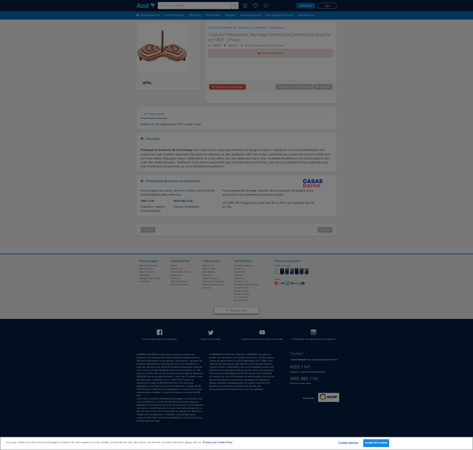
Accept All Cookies (376, 443)
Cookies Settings (348, 443)
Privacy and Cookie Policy (217, 442)
